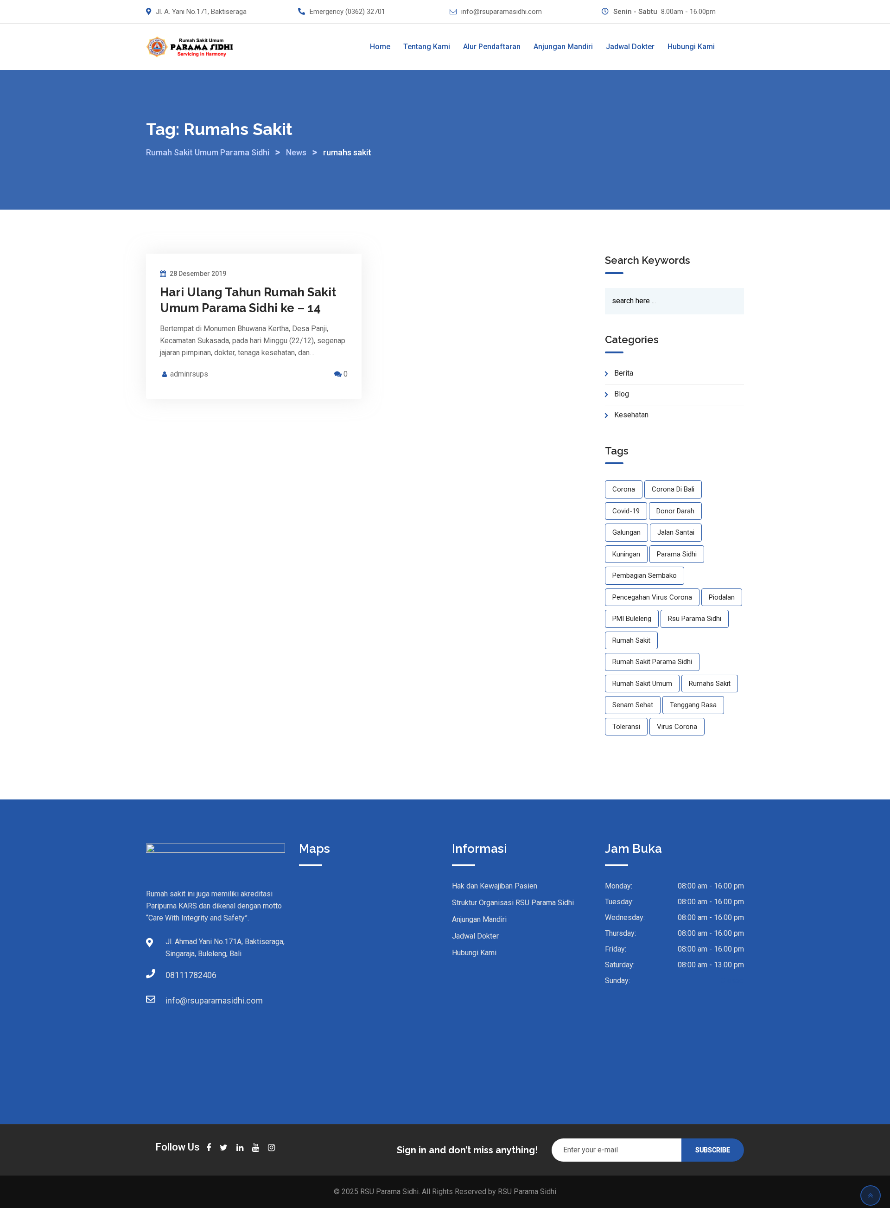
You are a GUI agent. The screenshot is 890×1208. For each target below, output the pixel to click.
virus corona (677, 726)
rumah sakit (631, 640)
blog (621, 394)
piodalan (722, 597)
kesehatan (631, 414)
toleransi (626, 726)
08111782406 (174, 975)
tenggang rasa (693, 705)
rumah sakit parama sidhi (652, 662)
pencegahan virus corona (652, 597)
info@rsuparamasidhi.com (501, 11)
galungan (626, 532)
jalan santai (675, 532)
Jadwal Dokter (630, 46)
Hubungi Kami (691, 46)
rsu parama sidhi (694, 618)
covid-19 (626, 511)
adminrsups (189, 374)
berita (623, 373)
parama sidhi (677, 554)
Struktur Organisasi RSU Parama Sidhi (513, 902)
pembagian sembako (644, 575)
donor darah (675, 511)
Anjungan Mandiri (563, 46)
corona (623, 489)
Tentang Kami (426, 46)
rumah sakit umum (642, 683)
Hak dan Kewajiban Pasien (494, 886)
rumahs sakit (710, 683)
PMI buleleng (631, 618)
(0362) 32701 (365, 11)
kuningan (626, 554)
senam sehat (632, 705)
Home (380, 46)
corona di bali (673, 489)
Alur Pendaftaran (492, 46)
